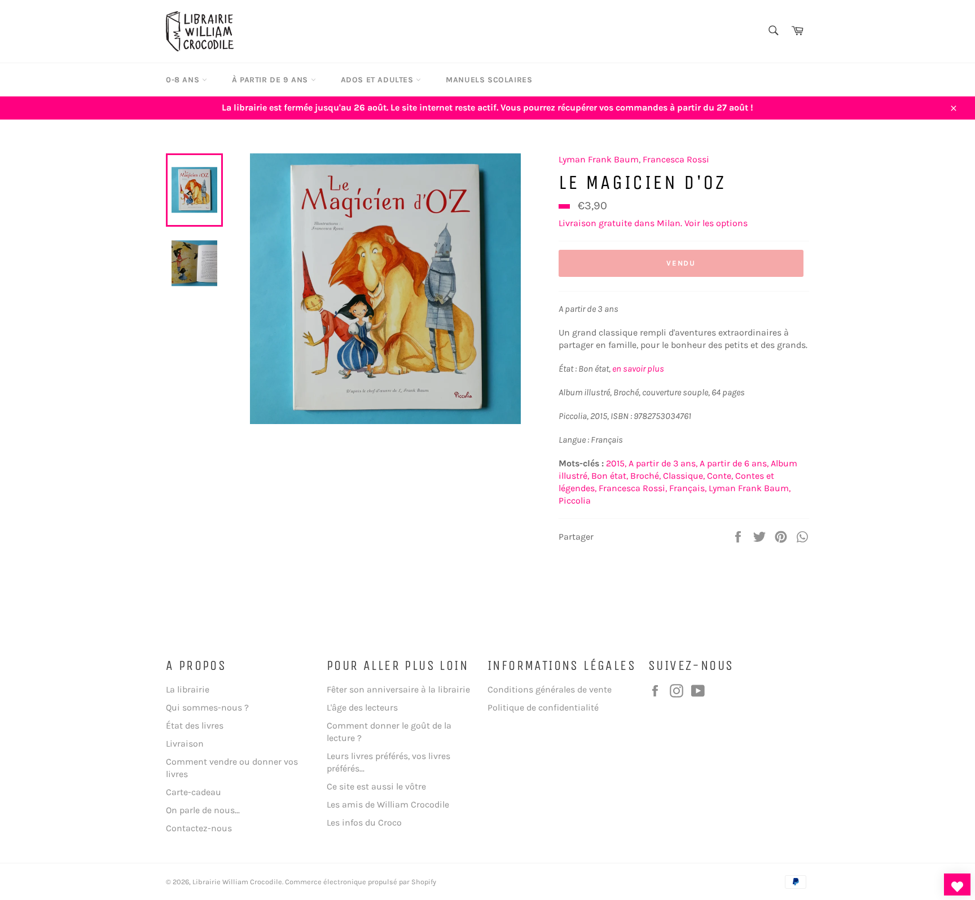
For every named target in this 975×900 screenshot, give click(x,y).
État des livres (194, 725)
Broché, (645, 475)
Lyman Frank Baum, (749, 488)
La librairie (187, 689)
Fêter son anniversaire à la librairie (398, 689)
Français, (687, 488)
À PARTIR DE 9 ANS (271, 80)
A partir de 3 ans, (663, 463)
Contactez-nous (199, 828)
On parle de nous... (203, 810)
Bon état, (609, 475)
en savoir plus (638, 368)
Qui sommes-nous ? (207, 707)
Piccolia (575, 500)
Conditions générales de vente (550, 689)
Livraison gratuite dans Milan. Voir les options (653, 223)
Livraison (185, 743)
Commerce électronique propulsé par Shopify (360, 881)
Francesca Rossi (676, 159)
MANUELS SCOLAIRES (489, 80)
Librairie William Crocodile (237, 881)
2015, (616, 463)
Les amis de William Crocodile (388, 804)
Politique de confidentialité (543, 707)
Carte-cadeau (193, 792)
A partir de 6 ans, (734, 463)
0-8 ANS (184, 80)
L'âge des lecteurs (362, 707)
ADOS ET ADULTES (378, 80)
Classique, (684, 475)
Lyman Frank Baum (599, 159)
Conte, (720, 475)
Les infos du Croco (364, 822)
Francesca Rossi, (633, 488)
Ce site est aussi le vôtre (376, 786)
